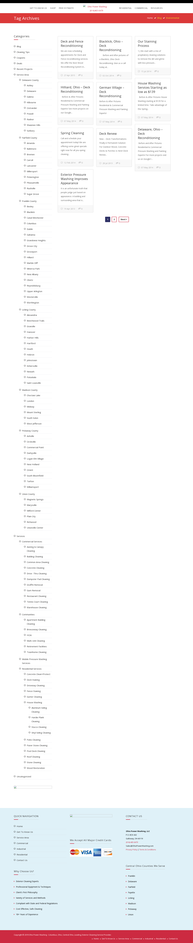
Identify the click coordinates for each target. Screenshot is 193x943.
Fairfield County (29, 137)
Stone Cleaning (34, 762)
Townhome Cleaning (36, 652)
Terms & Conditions (147, 849)
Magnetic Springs (35, 499)
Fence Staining (34, 691)
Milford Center (34, 510)
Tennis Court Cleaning (37, 601)
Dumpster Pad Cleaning (38, 579)
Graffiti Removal (35, 584)
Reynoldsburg (33, 285)
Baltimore (31, 148)
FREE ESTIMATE (66, 8)
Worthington (33, 302)
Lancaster (31, 165)
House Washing (34, 702)
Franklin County (29, 201)
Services (21, 536)
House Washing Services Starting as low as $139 (152, 87)
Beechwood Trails (35, 320)
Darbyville (31, 453)
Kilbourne (31, 102)
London (30, 401)
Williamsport (33, 486)
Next (123, 219)
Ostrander (32, 108)
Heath (30, 349)
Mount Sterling (34, 412)
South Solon (32, 418)
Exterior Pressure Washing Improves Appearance (74, 178)
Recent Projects (24, 69)
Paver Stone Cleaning (37, 745)
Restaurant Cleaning (36, 596)
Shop (53, 8)
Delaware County (30, 80)
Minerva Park (33, 268)
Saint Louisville (34, 382)
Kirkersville (32, 365)
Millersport (32, 171)
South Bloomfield (35, 475)
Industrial (21, 848)
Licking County (29, 309)
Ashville (30, 436)
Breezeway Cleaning (37, 629)
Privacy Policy (131, 849)
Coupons (21, 57)
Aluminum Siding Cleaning (39, 709)
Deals (19, 63)
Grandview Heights (36, 240)
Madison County (30, 390)
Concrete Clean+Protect (38, 674)
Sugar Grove (33, 194)
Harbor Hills (33, 337)
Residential (125, 8)
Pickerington (33, 177)
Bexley (30, 206)
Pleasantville (33, 182)
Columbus (31, 223)
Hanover (31, 332)
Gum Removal (33, 590)
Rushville (31, 188)
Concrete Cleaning (35, 567)
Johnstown (32, 360)
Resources (157, 8)
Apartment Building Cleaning (36, 621)
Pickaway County (30, 430)
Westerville (32, 296)
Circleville (31, 441)
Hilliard (30, 257)
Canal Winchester (35, 217)
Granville (31, 326)
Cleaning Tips (23, 52)
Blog (19, 46)
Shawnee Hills (33, 125)
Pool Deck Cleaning (36, 751)
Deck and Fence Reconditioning (72, 43)
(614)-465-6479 (132, 842)
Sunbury (31, 130)
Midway (30, 406)
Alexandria (32, 315)
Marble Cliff (32, 263)
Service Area (23, 74)
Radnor (30, 119)
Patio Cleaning (34, 739)
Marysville (32, 505)
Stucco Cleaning (39, 727)
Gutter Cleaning (34, 696)
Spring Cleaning (72, 133)
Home (150, 18)
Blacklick (31, 212)
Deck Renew (108, 133)
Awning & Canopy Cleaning (35, 548)
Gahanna (31, 234)
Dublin (30, 229)
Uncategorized (24, 776)
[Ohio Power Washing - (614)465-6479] (96, 9)
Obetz (30, 280)
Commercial (141, 8)
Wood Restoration (36, 768)
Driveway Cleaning (36, 685)
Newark (30, 371)
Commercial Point (35, 447)
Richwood (31, 522)
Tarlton (30, 481)
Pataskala (31, 377)
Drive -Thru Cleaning (37, 573)
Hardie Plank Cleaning (38, 719)
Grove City (32, 246)
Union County (28, 494)
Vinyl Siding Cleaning (41, 732)
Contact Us (22, 860)
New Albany (32, 274)
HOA (29, 635)
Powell (30, 113)
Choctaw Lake (33, 395)
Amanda (31, 143)
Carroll (30, 160)
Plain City (31, 516)
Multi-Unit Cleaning (36, 640)
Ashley (30, 85)
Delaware (31, 91)
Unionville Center (35, 527)
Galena (30, 96)
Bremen (31, 154)
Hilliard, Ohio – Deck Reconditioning (75, 89)
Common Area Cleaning (38, 562)
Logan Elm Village (35, 458)
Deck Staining (33, 679)
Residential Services (32, 668)
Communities (28, 614)
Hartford (31, 343)
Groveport (32, 251)
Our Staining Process (147, 43)
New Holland (33, 464)
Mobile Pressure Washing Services (34, 661)
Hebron (30, 354)
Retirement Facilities (37, 646)
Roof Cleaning (33, 756)
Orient (30, 470)
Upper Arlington (34, 291)
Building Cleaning (35, 556)
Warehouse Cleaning (37, 607)
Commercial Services (32, 541)
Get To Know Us (38, 8)
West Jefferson (34, 423)
